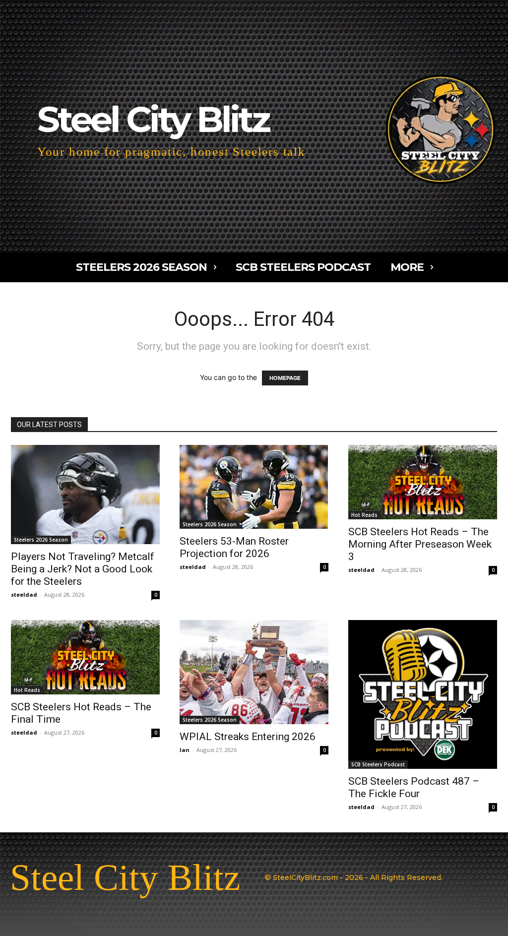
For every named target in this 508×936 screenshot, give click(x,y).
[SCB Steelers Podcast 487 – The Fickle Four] (422, 694)
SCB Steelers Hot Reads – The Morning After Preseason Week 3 (420, 544)
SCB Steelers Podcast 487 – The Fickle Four (413, 787)
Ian (185, 749)
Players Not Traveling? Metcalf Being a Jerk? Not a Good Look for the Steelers (82, 569)
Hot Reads (364, 514)
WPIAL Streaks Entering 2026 (248, 737)
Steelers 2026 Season (41, 539)
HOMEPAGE (285, 377)
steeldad (24, 594)
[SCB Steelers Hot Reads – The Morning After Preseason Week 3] (422, 482)
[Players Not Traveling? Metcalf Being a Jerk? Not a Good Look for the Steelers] (85, 494)
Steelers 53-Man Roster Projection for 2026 (234, 547)
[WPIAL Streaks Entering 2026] (254, 672)
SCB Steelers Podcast (378, 764)
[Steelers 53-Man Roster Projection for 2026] (254, 487)
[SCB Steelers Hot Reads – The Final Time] (85, 657)
